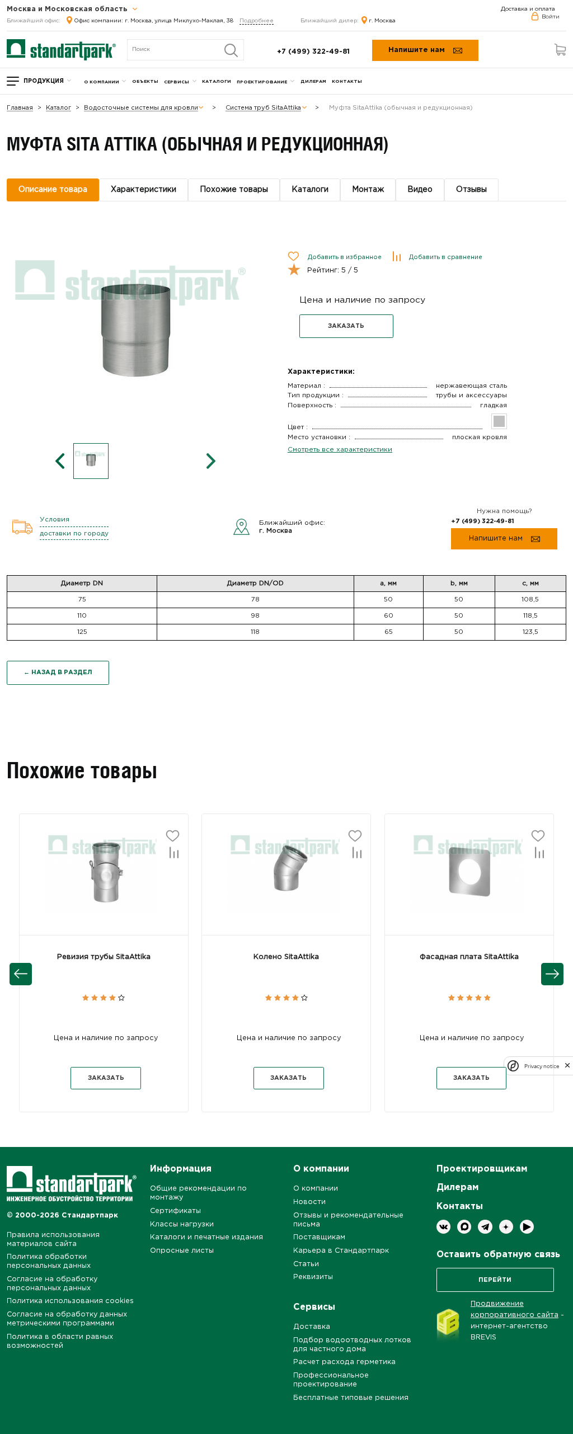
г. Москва (382, 20)
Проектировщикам (481, 1169)
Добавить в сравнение (445, 257)
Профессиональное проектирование (331, 1380)
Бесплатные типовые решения (350, 1398)
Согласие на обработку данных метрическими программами (67, 1319)
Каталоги (216, 81)
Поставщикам (319, 1237)
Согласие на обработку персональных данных (52, 1283)
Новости (309, 1202)
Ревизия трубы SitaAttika (104, 957)
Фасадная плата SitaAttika (469, 957)
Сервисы (176, 82)
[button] (104, 881)
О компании (101, 82)
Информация (181, 1169)
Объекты (145, 81)
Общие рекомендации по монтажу (198, 1193)
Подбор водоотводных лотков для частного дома (352, 1344)
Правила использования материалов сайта (53, 1239)
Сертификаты (175, 1211)
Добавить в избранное (345, 257)
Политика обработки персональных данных (49, 1261)
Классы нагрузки (182, 1224)
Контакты (347, 81)
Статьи (306, 1264)
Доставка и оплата (528, 9)
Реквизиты (313, 1277)
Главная (20, 108)
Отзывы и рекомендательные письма (348, 1220)
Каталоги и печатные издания (206, 1237)
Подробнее (256, 20)
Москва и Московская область (68, 9)
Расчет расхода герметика (344, 1362)
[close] (567, 1065)
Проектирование (262, 82)
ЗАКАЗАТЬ (346, 326)
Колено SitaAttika (286, 957)
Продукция (44, 81)
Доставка (311, 1327)
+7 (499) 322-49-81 (313, 52)
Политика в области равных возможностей (60, 1341)
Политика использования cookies (70, 1301)
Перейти (494, 1280)
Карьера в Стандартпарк (341, 1251)
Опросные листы (182, 1251)
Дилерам (313, 81)
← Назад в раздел (58, 672)
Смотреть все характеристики (340, 449)
